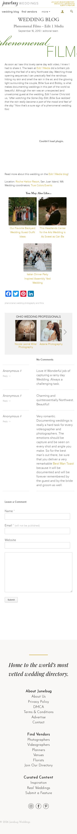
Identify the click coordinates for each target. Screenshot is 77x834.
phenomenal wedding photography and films (24, 303)
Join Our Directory (38, 765)
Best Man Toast (63, 464)
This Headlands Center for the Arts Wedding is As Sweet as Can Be (53, 232)
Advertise (38, 717)
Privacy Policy (38, 702)
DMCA (38, 707)
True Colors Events (41, 185)
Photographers (38, 740)
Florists (38, 760)
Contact (38, 722)
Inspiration (38, 783)
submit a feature (67, 5)
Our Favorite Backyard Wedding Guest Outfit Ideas (22, 232)
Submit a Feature (38, 793)
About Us (38, 696)
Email (22, 525)
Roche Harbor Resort (27, 181)
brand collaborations (64, 4)
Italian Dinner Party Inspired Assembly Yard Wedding (37, 278)
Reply (5, 376)
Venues (38, 755)
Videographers (38, 745)
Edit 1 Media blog (58, 174)
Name (10, 511)
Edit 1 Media (43, 68)
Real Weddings (38, 788)
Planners (38, 750)
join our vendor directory (63, 2)
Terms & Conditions (38, 712)
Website (10, 540)
